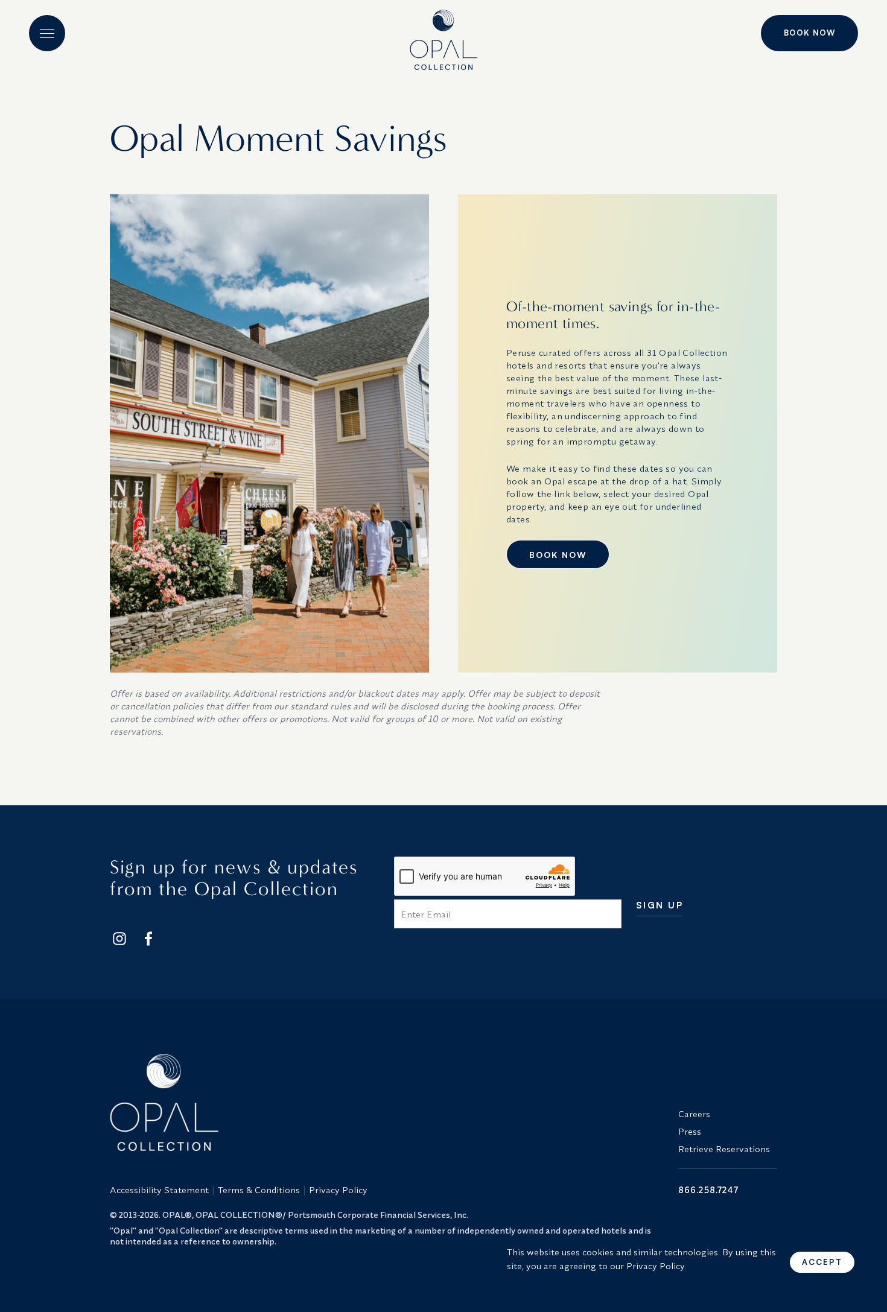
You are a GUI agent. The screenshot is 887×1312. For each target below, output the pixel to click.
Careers (694, 1114)
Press (689, 1131)
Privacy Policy (338, 1190)
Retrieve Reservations (724, 1149)
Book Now (809, 32)
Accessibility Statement (159, 1190)
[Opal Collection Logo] (387, 1102)
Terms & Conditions (259, 1190)
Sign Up (660, 906)
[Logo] (443, 35)
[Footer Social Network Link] (119, 938)
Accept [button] (822, 1262)
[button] (47, 33)
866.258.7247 (708, 1190)
